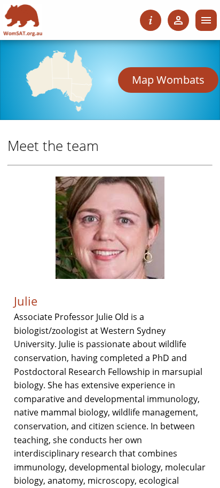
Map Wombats (168, 80)
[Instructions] (150, 20)
